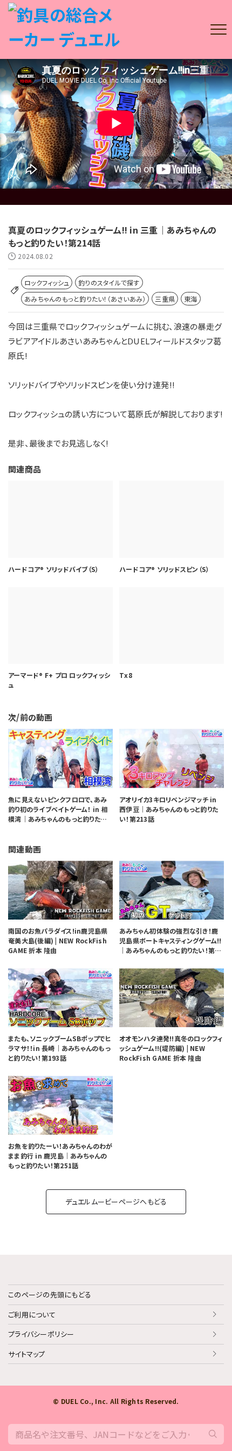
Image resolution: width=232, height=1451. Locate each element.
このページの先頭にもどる (49, 1294)
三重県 (165, 298)
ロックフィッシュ (46, 282)
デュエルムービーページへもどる (116, 1201)
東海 (190, 298)
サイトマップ (26, 1354)
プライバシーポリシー (41, 1334)
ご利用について (32, 1314)
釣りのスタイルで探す (109, 282)
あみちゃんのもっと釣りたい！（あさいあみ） (85, 298)
